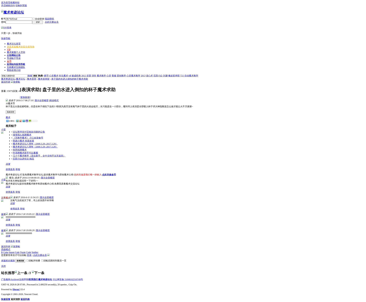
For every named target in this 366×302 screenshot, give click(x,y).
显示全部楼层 (41, 100)
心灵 (109, 75)
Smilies (35, 252)
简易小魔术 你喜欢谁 (23, 141)
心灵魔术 (53, 75)
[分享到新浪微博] (20, 121)
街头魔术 (63, 75)
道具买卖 (20, 46)
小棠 (3, 129)
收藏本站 (14, 2)
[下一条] (38, 273)
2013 (143, 75)
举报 (17, 169)
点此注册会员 (51, 22)
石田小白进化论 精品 (23, 159)
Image (12, 252)
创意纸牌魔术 (20, 150)
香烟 (114, 75)
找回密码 (49, 19)
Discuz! (16, 289)
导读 (14, 58)
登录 (29, 255)
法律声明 (23, 279)
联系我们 (33, 279)
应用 (16, 64)
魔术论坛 (14, 43)
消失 (94, 75)
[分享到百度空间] (29, 121)
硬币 (46, 75)
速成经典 (76, 75)
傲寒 (3, 214)
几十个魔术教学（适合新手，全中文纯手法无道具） (39, 156)
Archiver (15, 279)
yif (70, 75)
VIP (9, 49)
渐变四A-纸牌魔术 (22, 135)
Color (5, 252)
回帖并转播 (34, 260)
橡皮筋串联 (174, 75)
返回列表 (5, 82)
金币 (9, 61)
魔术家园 (16, 52)
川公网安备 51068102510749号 (68, 279)
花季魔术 (5, 197)
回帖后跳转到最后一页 (54, 260)
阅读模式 (54, 100)
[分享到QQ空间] (17, 121)
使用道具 (10, 169)
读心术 (149, 75)
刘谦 (165, 75)
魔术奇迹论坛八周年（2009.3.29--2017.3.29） (35, 144)
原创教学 (121, 75)
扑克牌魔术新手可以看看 (25, 153)
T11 (182, 75)
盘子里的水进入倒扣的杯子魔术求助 (69, 79)
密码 (3, 22)
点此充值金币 (109, 174)
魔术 (8, 117)
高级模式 (5, 249)
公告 (14, 55)
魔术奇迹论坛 (8, 79)
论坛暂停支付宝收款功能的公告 (29, 132)
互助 (16, 67)
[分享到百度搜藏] (26, 121)
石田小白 (158, 75)
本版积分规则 (8, 260)
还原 (88, 75)
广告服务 (5, 279)
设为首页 (5, 2)
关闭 (3, 266)
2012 (83, 75)
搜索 (30, 75)
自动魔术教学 (191, 75)
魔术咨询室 (43, 79)
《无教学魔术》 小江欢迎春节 (28, 138)
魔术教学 (101, 75)
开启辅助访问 (8, 5)
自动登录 (39, 19)
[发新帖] (15, 82)
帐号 (3, 19)
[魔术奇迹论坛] (12, 12)
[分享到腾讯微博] (23, 121)
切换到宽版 (21, 5)
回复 (8, 164)
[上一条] (21, 273)
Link (17, 252)
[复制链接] (25, 97)
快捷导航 (5, 38)
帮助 (14, 70)
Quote (23, 252)
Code (28, 252)
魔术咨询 (31, 79)
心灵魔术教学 (133, 75)
